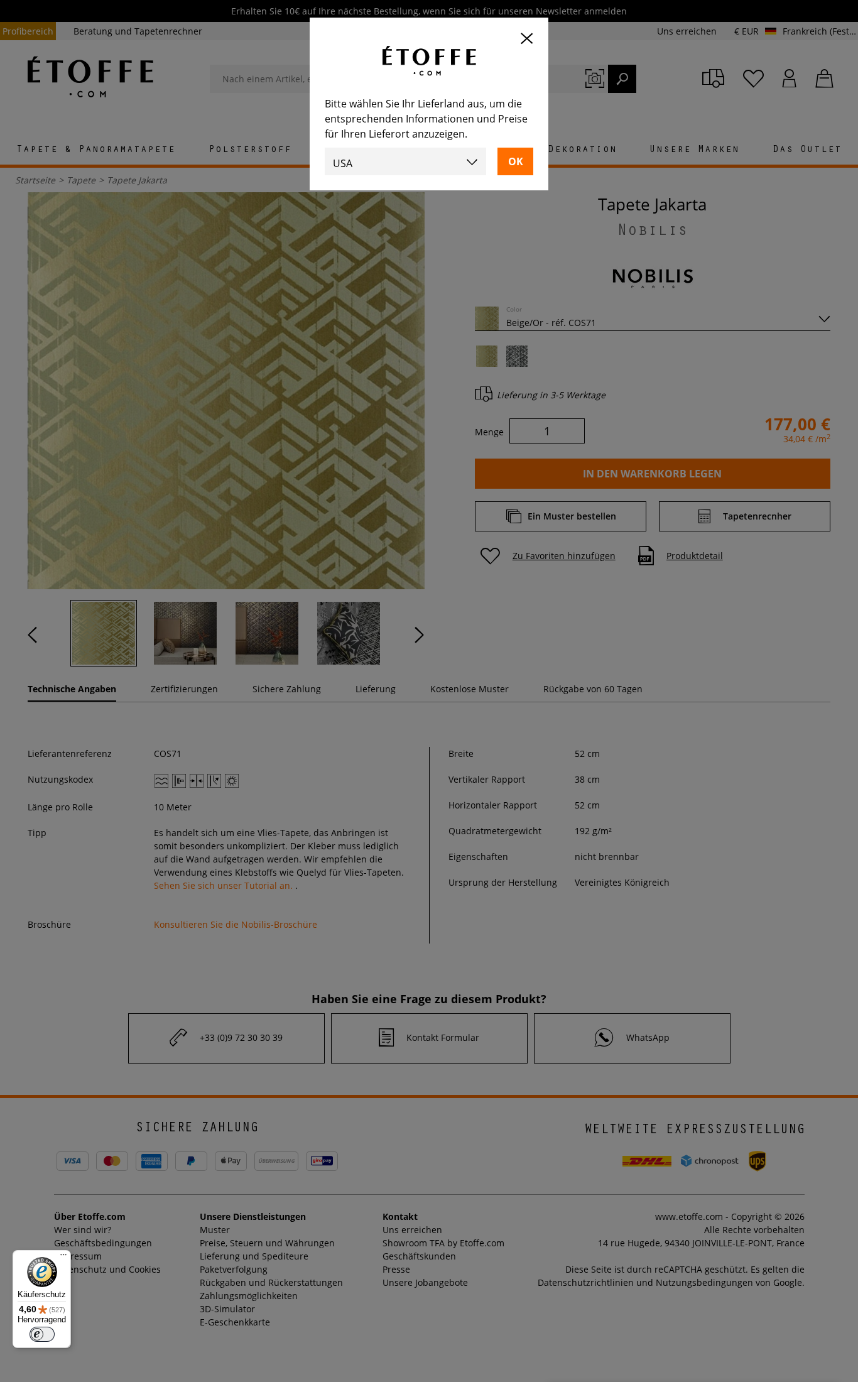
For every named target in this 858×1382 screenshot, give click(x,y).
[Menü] (63, 1257)
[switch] (42, 1334)
